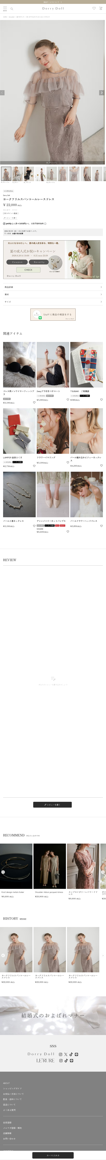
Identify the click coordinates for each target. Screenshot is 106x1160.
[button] (103, 872)
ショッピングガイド (12, 1088)
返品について (9, 1104)
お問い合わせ (9, 1138)
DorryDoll (11, 17)
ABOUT (6, 1083)
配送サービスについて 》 (53, 2)
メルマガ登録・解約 (12, 1127)
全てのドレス (20, 17)
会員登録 (7, 1122)
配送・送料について (12, 1099)
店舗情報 (7, 1133)
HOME (5, 17)
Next (101, 92)
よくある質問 (9, 1110)
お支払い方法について (13, 1093)
